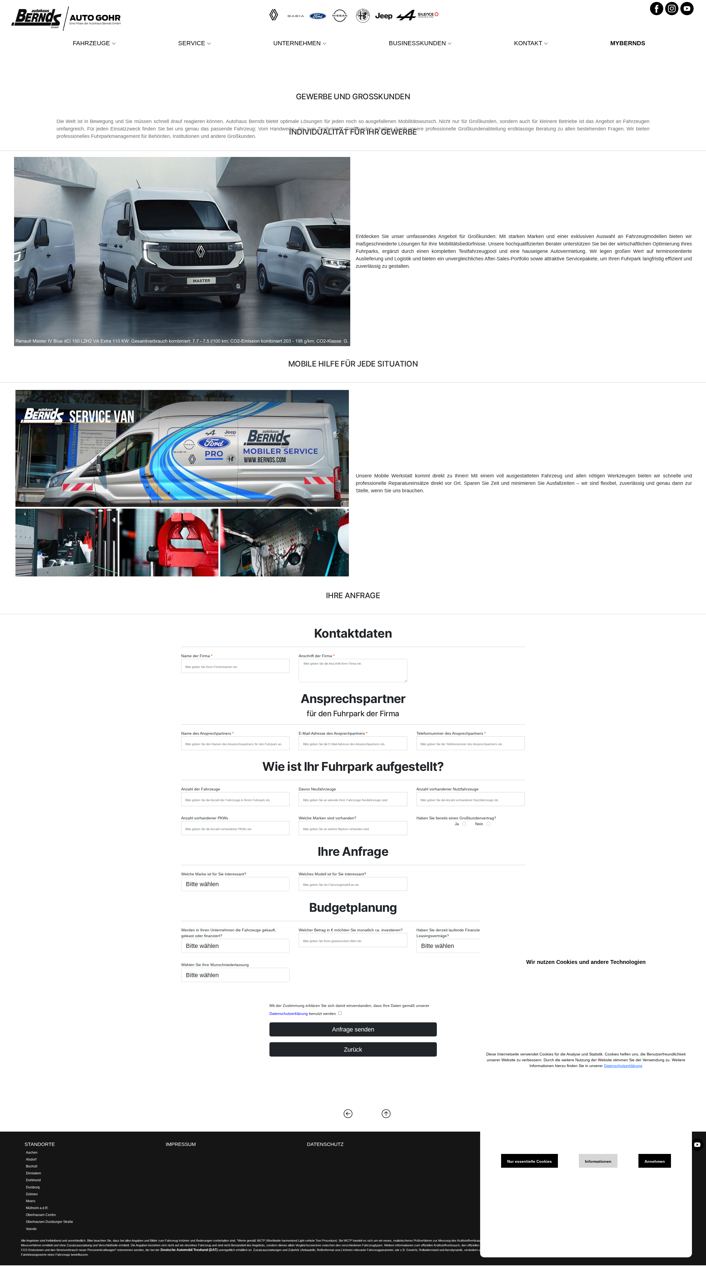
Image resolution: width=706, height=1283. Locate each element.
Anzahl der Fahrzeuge (200, 789)
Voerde (31, 1229)
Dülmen (32, 1194)
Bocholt (31, 1166)
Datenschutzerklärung (288, 1013)
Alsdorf (31, 1159)
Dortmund (33, 1180)
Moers (30, 1201)
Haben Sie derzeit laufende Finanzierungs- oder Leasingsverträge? (458, 933)
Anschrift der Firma (317, 656)
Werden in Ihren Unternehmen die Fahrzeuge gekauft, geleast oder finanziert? (228, 933)
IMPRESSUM (181, 1144)
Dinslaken (33, 1173)
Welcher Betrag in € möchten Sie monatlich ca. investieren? (351, 930)
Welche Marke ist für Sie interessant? (213, 874)
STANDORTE (40, 1144)
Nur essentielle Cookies (529, 1161)
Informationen (598, 1161)
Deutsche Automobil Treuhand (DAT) (189, 1250)
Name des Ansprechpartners (207, 733)
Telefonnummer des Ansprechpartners (451, 733)
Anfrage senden (353, 1029)
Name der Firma (196, 656)
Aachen (32, 1152)
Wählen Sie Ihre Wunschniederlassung (215, 965)
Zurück (353, 1049)
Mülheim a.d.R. (37, 1208)
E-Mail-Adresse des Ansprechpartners (333, 733)
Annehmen (655, 1161)
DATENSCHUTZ (325, 1144)
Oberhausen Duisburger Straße (49, 1222)
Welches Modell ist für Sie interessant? (332, 874)
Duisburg (33, 1187)
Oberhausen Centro (41, 1215)
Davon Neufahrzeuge (317, 789)
